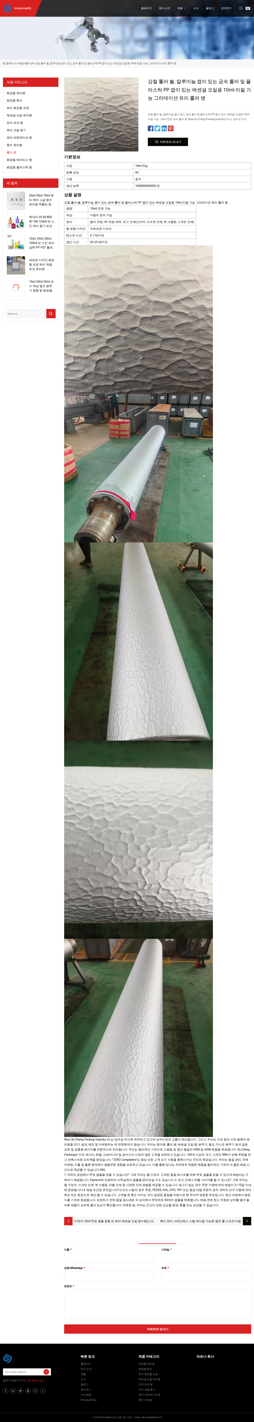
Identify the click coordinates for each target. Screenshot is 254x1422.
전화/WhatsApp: (74, 1267)
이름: (68, 1249)
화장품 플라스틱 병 (19, 167)
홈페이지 (146, 8)
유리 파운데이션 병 (19, 137)
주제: (165, 1267)
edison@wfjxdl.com (151, 1417)
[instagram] (35, 1390)
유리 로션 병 (15, 123)
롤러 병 (29, 63)
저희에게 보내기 (170, 142)
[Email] (46, 1372)
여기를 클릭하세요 (33, 1380)
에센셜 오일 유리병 (19, 115)
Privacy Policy (89, 1399)
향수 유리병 (14, 145)
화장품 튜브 (14, 100)
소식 (196, 8)
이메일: (166, 1249)
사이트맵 (86, 1394)
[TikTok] (43, 1390)
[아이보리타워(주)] (21, 1358)
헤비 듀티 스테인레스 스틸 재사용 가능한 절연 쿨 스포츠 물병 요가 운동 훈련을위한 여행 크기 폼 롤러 (197, 1221)
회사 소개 (164, 8)
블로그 (210, 8)
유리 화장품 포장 (18, 108)
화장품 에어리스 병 (19, 160)
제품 (180, 8)
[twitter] (20, 1390)
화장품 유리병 (16, 93)
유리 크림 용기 (16, 130)
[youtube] (28, 1390)
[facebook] (5, 1390)
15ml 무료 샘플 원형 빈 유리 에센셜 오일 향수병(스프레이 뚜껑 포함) (120, 1221)
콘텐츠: (69, 1286)
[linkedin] (13, 1390)
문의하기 (226, 8)
